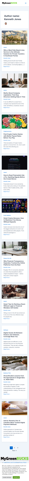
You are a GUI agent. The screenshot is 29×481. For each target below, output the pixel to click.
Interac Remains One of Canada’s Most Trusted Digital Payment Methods (14, 422)
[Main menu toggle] (25, 3)
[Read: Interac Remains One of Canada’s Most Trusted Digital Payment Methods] (14, 408)
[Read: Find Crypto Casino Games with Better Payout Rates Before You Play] (14, 121)
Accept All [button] (16, 477)
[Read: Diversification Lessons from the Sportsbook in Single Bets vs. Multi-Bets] (14, 363)
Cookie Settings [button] (7, 477)
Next (14, 450)
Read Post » (7, 66)
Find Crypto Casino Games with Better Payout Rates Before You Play (13, 136)
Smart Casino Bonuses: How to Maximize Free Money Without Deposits (14, 220)
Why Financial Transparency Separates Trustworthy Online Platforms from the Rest (14, 263)
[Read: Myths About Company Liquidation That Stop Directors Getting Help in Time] (14, 80)
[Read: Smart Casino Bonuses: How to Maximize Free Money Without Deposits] (14, 205)
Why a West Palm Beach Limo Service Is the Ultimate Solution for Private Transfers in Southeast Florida (14, 53)
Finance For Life (7, 258)
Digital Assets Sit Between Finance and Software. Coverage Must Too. (13, 334)
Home (5, 462)
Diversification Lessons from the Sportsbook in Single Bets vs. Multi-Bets (14, 377)
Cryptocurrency (7, 131)
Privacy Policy (23, 462)
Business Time (7, 373)
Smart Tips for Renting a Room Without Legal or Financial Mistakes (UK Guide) (14, 306)
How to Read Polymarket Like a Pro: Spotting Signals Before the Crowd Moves (14, 177)
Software (6, 330)
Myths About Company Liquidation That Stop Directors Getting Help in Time (14, 95)
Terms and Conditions (13, 462)
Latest (5, 47)
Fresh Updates (7, 215)
